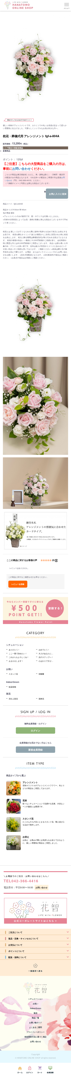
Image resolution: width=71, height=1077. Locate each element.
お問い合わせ (21, 168)
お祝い (35, 1003)
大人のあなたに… (46, 653)
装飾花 (41, 698)
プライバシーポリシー (35, 1032)
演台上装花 (13, 698)
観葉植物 (12, 687)
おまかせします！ (16, 661)
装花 (35, 1013)
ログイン (35, 730)
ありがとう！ (14, 649)
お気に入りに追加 (57, 193)
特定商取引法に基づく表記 (35, 1036)
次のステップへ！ (46, 657)
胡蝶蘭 (41, 674)
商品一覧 (35, 1018)
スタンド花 (13, 674)
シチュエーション (35, 999)
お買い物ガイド (35, 1022)
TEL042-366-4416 (21, 880)
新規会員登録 (35, 749)
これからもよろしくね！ (19, 657)
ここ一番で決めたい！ (18, 653)
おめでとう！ (44, 649)
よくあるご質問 (35, 1027)
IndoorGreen (35, 1008)
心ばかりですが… (46, 661)
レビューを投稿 (17, 584)
